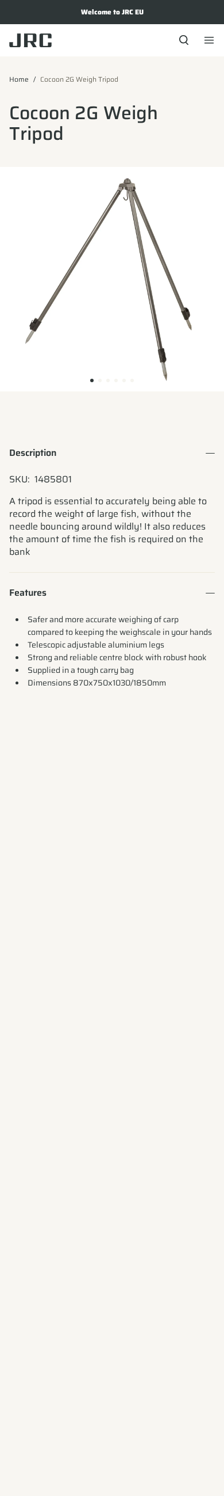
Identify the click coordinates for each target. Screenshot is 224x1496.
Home (19, 79)
